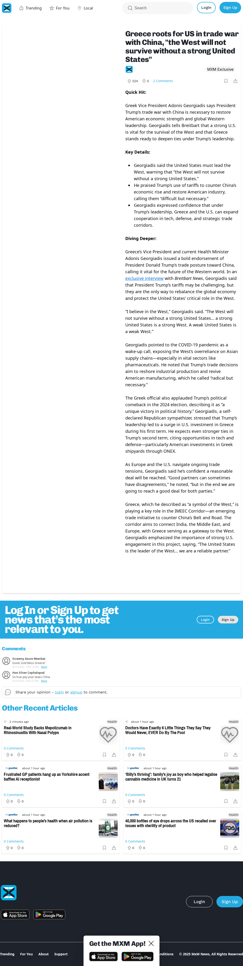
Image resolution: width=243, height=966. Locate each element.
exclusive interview (144, 278)
